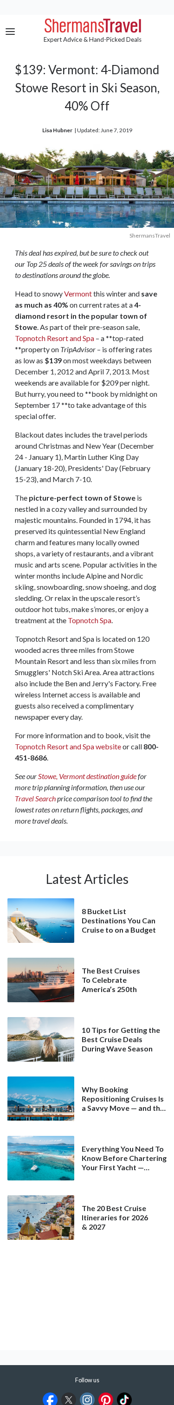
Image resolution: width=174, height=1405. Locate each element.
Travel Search (35, 798)
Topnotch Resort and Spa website (68, 746)
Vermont (78, 293)
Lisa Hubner (57, 130)
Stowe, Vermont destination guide (87, 776)
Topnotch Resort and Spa (54, 338)
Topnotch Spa (89, 620)
